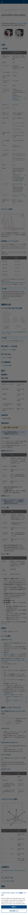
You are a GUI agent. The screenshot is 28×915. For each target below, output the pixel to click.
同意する (14, 907)
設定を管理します (14, 911)
